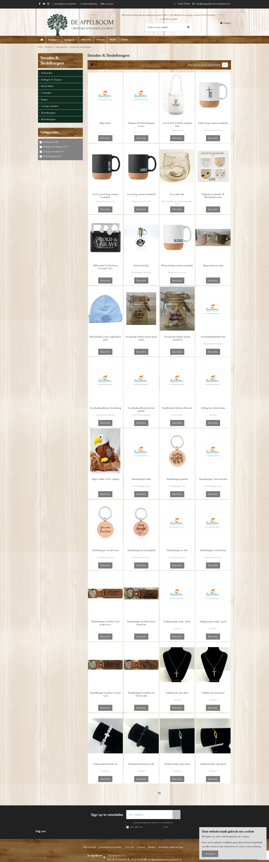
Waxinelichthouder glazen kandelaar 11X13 (177, 202)
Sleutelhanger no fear (177, 550)
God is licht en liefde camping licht (177, 124)
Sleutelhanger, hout (141, 486)
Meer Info (105, 138)
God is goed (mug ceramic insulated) (105, 196)
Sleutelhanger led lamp (141, 272)
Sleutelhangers (48, 112)
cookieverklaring (253, 846)
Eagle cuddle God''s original (105, 479)
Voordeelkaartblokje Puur (213, 336)
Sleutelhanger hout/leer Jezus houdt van (141, 623)
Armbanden (46, 73)
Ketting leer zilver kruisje (213, 408)
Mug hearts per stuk (213, 265)
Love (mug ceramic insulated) (141, 194)
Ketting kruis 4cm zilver (177, 692)
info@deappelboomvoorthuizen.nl (213, 3)
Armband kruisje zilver (177, 835)
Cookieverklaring (88, 3)
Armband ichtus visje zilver (177, 764)
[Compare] (120, 83)
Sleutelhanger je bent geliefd (141, 550)
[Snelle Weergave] (120, 88)
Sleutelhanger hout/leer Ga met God (105, 694)
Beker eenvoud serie (213, 130)
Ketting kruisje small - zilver (177, 621)
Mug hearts (105, 123)
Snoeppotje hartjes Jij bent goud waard (141, 338)
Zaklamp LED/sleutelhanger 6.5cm (141, 124)
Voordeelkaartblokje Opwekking (105, 408)
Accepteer (210, 853)
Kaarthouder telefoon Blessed (177, 408)
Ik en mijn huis (177, 194)
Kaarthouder (177, 415)
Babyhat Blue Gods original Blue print (105, 338)
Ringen (44, 99)
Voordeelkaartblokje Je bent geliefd (141, 409)
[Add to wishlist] (120, 77)
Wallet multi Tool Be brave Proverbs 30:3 (105, 267)
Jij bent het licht (141, 265)
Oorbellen (46, 92)
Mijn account (107, 3)
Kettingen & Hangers (51, 79)
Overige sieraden (49, 106)
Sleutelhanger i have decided (213, 479)
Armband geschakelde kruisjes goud (141, 836)
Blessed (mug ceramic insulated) (177, 265)
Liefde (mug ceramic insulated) (213, 123)
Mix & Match (47, 86)
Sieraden (213, 415)
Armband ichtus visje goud (213, 764)
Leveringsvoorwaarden (65, 3)
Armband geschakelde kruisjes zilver (105, 836)
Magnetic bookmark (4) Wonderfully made (213, 196)
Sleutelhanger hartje (141, 479)
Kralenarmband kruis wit (105, 764)
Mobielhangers (48, 119)
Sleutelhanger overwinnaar (213, 550)
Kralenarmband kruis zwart (141, 764)
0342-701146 (184, 3)
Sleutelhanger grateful (177, 479)
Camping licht (177, 130)
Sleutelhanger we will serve (105, 550)
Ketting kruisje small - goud (213, 621)
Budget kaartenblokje (213, 343)
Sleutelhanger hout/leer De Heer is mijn (141, 694)
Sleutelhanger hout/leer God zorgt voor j (105, 623)
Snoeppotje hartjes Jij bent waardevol (177, 338)
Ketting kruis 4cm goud (213, 692)
